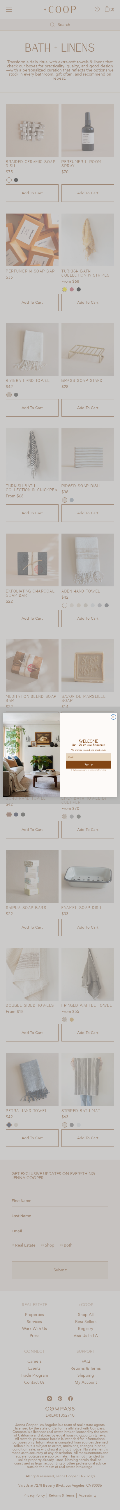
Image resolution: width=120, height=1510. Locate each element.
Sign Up (88, 764)
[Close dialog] (113, 717)
